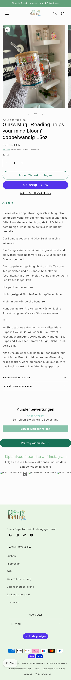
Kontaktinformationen (20, 669)
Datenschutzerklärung (20, 586)
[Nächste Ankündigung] (64, 3)
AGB (9, 571)
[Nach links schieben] (28, 113)
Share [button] (9, 202)
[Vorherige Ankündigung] (6, 3)
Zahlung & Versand (18, 594)
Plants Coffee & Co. (22, 663)
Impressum (13, 563)
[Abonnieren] (59, 624)
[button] (7, 13)
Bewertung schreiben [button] (35, 428)
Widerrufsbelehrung (19, 579)
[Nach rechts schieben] (43, 113)
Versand (6, 149)
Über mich (13, 602)
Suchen (11, 556)
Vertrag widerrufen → (35, 443)
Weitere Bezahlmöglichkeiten (35, 193)
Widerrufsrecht (43, 674)
